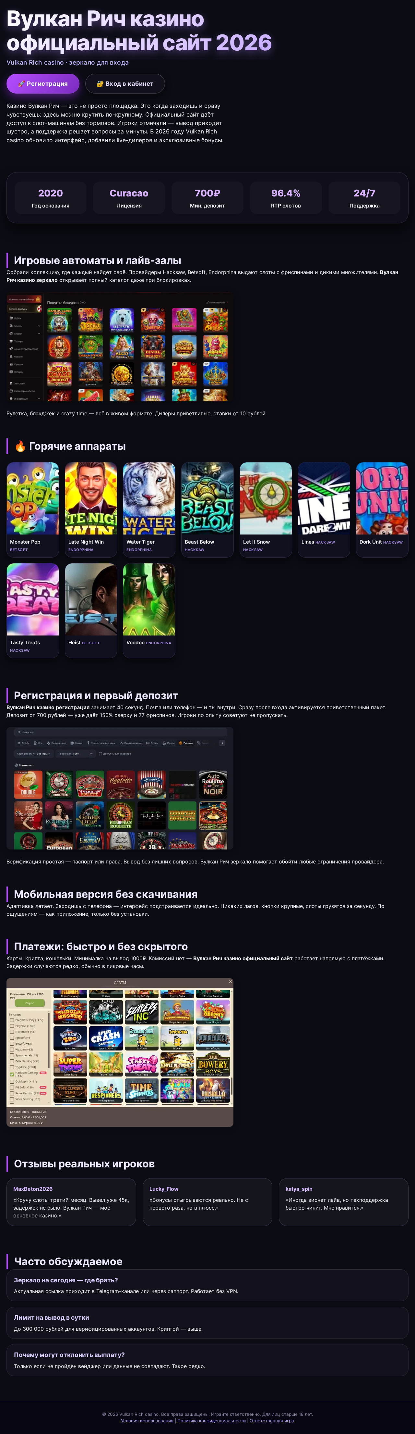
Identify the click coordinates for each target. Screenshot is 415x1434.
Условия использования (147, 1420)
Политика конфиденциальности (211, 1420)
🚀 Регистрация (43, 83)
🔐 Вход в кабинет (125, 83)
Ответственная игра (272, 1420)
